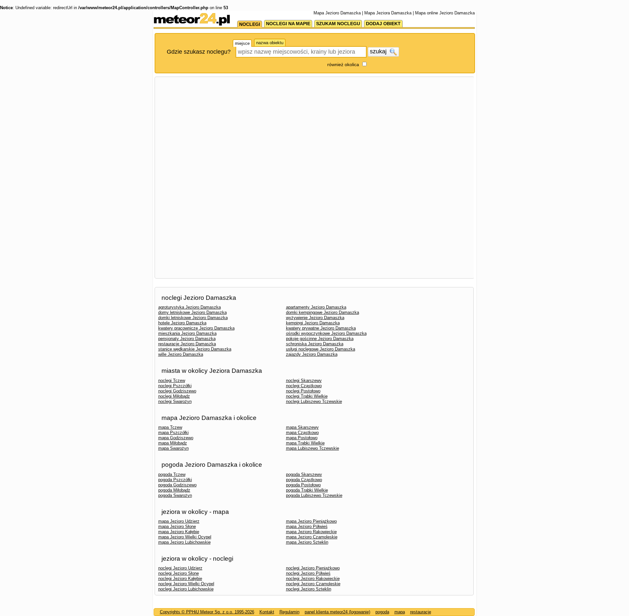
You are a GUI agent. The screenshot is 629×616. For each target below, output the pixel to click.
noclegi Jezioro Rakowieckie (313, 578)
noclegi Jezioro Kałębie (180, 578)
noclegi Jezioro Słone (178, 573)
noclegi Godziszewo (177, 391)
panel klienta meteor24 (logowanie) (337, 611)
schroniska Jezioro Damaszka (314, 343)
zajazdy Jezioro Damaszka (311, 354)
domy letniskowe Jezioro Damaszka (192, 312)
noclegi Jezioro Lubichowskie (186, 589)
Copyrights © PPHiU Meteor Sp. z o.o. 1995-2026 (207, 611)
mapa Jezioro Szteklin (307, 542)
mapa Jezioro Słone (177, 526)
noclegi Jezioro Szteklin (308, 589)
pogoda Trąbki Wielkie (307, 490)
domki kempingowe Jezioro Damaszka (322, 312)
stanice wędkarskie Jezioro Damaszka (194, 349)
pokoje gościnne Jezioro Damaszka (319, 338)
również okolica (343, 64)
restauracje (420, 611)
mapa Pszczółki (173, 432)
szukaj (379, 51)
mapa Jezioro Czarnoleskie (311, 536)
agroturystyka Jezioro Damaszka (189, 307)
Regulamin (289, 611)
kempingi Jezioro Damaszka (313, 322)
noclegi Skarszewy (304, 380)
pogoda (382, 611)
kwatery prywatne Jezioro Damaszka (321, 328)
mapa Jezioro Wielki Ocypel (184, 536)
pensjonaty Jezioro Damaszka (187, 338)
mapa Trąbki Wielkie (305, 443)
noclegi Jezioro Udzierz (180, 568)
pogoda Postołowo (303, 484)
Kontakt (266, 611)
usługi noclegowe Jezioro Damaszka (320, 349)
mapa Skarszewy (302, 427)
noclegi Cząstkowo (304, 385)
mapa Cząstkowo (302, 432)
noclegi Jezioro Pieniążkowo (313, 568)
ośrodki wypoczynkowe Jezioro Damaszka (326, 333)
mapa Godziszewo (175, 437)
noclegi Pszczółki (175, 385)
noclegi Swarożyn (175, 401)
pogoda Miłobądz (174, 490)
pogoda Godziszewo (177, 484)
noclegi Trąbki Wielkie (307, 396)
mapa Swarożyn (173, 448)
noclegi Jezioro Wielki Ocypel (186, 583)
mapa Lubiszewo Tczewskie (312, 448)
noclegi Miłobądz (174, 396)
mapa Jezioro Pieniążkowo (311, 521)
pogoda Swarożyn (175, 495)
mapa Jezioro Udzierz (179, 521)
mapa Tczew (170, 427)
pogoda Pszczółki (175, 479)
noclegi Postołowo (303, 391)
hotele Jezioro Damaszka (182, 322)
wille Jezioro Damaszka (180, 354)
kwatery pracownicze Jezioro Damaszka (196, 328)
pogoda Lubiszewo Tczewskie (314, 495)
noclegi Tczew (171, 380)
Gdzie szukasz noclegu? (199, 51)
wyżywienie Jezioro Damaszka (315, 317)
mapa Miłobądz (172, 443)
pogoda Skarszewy (304, 474)
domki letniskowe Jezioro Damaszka (193, 317)
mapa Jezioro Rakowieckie (311, 531)
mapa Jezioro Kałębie (178, 531)
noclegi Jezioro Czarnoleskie (313, 583)
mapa (399, 611)
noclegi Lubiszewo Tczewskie (314, 401)
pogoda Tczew (171, 474)
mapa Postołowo (301, 437)
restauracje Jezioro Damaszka (187, 343)
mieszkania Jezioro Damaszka (187, 333)
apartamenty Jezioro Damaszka (316, 307)
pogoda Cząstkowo (304, 479)
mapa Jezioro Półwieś (307, 526)
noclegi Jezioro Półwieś (308, 573)
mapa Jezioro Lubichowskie (184, 542)
